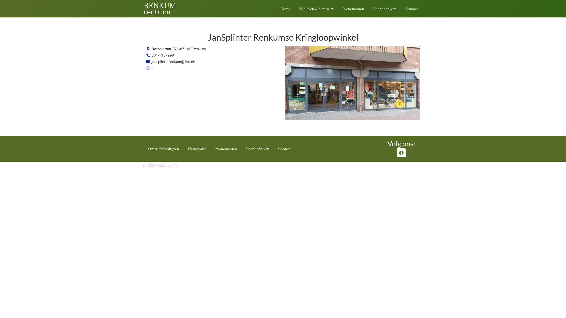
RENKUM (160, 5)
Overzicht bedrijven (163, 148)
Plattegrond (197, 148)
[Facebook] (401, 152)
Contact (411, 8)
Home (285, 8)
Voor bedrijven (384, 8)
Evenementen (353, 8)
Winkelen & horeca (314, 8)
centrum (157, 11)
